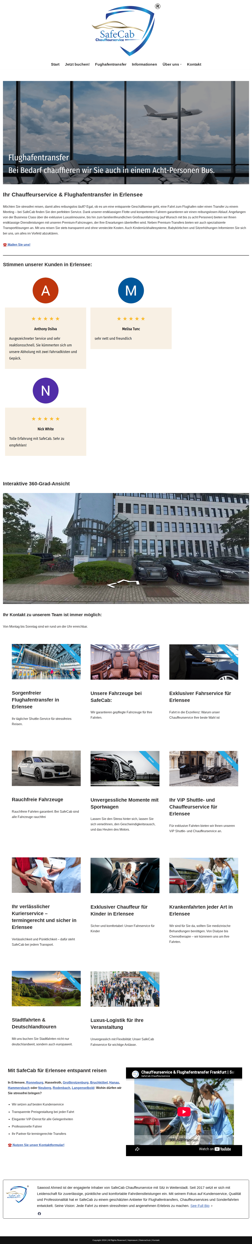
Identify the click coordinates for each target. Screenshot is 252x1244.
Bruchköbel (99, 1082)
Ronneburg (34, 1082)
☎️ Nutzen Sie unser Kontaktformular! (36, 1145)
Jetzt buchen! (77, 64)
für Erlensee (165, 1167)
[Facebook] (39, 1213)
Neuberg (44, 1088)
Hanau (114, 1082)
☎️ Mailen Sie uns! (16, 244)
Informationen (144, 64)
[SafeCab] (126, 30)
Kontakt (194, 64)
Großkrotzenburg (76, 1082)
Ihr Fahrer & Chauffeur (123, 1167)
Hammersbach (19, 1088)
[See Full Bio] (211, 1206)
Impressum (132, 1240)
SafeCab (84, 1167)
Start (55, 64)
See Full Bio (199, 1206)
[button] (181, 64)
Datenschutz (145, 1240)
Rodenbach (61, 1088)
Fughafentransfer (110, 64)
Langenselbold (83, 1088)
